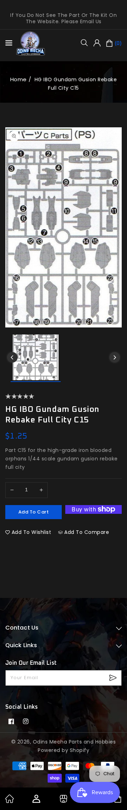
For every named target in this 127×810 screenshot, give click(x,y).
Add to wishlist (32, 532)
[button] (86, 42)
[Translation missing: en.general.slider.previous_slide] (12, 357)
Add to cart (33, 512)
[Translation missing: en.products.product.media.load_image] (36, 358)
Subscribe (114, 678)
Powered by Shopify (63, 750)
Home (18, 79)
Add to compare (86, 532)
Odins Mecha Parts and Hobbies (74, 741)
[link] (9, 801)
